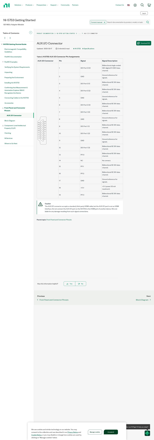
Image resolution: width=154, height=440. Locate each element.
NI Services (9, 138)
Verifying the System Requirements (17, 67)
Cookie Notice (36, 435)
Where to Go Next (11, 143)
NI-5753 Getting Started (66, 33)
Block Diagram (10, 120)
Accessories (9, 103)
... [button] (79, 33)
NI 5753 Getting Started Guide (14, 44)
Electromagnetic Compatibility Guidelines (15, 50)
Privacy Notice (73, 432)
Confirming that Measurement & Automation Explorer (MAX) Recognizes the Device (16, 90)
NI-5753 (78, 48)
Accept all (111, 432)
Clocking (8, 133)
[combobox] (117, 22)
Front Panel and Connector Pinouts (14, 109)
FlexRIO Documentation (13, 56)
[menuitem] (18, 5)
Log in (144, 13)
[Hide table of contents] (30, 32)
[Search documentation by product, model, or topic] (147, 22)
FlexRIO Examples (10, 62)
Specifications (89, 48)
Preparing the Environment (14, 77)
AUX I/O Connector (14, 115)
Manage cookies (95, 432)
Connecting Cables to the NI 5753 (17, 97)
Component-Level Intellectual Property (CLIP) (15, 126)
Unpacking (8, 72)
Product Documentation (45, 33)
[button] (104, 22)
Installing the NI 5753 (12, 82)
